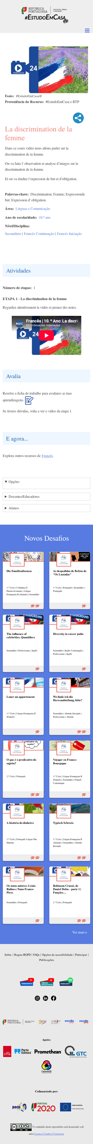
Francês (47, 455)
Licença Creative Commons (49, 1133)
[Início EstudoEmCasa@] (44, 9)
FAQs (36, 955)
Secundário (13, 233)
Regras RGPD (22, 955)
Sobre (8, 955)
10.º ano (45, 217)
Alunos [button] (14, 507)
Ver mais (78, 932)
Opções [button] (14, 481)
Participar (81, 955)
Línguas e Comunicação (33, 208)
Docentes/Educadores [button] (24, 496)
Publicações (46, 960)
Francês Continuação (39, 233)
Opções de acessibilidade (57, 955)
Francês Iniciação (69, 233)
